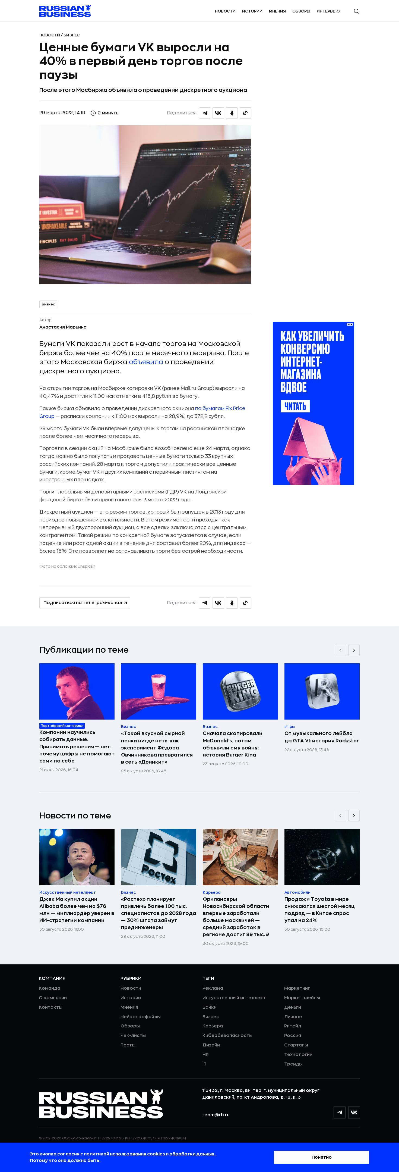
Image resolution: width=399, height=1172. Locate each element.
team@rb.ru (216, 1115)
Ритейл (292, 1026)
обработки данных (192, 1154)
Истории (252, 11)
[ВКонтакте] (354, 1112)
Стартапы (296, 1045)
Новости (225, 11)
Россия (292, 1035)
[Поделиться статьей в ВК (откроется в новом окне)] (218, 113)
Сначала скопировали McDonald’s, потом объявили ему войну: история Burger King (232, 744)
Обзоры (301, 11)
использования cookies (138, 1154)
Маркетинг (297, 988)
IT (204, 1064)
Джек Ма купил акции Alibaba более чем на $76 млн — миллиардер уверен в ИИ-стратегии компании (76, 910)
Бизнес (72, 35)
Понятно (322, 1157)
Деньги (292, 1007)
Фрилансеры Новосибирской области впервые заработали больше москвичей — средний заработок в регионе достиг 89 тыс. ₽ (236, 917)
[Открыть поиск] (356, 11)
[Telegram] (340, 1112)
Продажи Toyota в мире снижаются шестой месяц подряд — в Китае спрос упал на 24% (319, 910)
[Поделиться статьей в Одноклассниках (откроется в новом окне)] (231, 113)
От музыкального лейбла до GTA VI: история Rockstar (321, 737)
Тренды (293, 1064)
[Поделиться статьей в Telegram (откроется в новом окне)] (204, 113)
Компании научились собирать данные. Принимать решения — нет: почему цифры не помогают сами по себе (77, 746)
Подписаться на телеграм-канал (82, 603)
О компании (53, 998)
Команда (49, 988)
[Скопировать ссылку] (245, 113)
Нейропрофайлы (141, 1017)
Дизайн (211, 1045)
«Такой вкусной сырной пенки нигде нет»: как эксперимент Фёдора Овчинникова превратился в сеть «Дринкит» (157, 747)
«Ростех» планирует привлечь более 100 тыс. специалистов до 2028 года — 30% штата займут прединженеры (158, 913)
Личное (293, 1017)
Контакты (50, 1007)
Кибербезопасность (227, 1035)
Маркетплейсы (302, 998)
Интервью (328, 11)
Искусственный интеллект (234, 998)
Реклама (212, 988)
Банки (209, 1007)
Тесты (128, 1045)
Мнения (277, 11)
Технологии (298, 1054)
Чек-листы (133, 1035)
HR (205, 1054)
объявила (146, 362)
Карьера (212, 1026)
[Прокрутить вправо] (354, 650)
